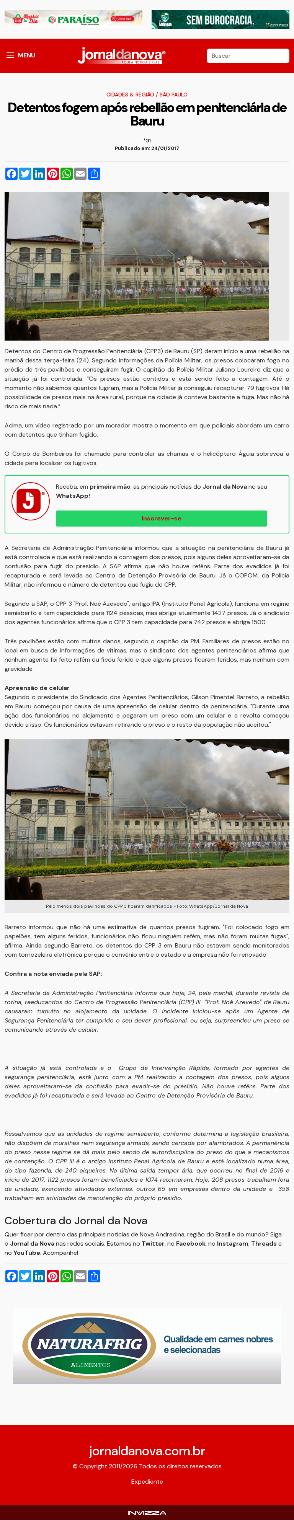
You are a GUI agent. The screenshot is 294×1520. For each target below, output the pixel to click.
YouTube (26, 1253)
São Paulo (174, 94)
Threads (264, 1243)
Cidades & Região (130, 94)
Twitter (153, 1243)
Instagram (232, 1243)
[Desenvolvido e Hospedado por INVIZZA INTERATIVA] (147, 1512)
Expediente (147, 1482)
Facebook (191, 1243)
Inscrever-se (161, 518)
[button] (10, 56)
